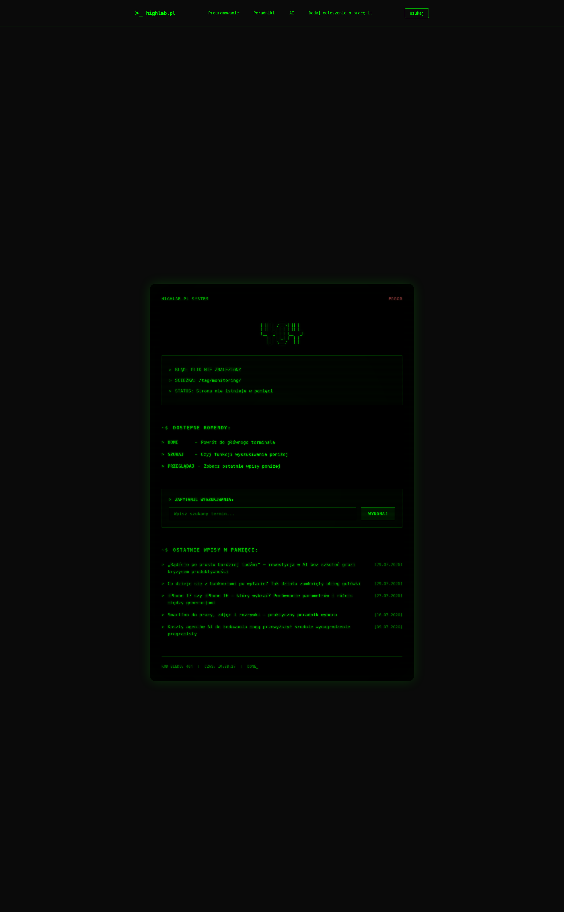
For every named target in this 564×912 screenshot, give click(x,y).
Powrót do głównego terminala (238, 442)
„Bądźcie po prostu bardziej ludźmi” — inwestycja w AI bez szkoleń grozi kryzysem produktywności (261, 568)
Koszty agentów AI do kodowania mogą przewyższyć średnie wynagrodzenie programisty (259, 630)
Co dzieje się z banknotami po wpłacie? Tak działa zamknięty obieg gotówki (264, 583)
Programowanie (223, 13)
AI (291, 13)
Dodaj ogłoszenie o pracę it (340, 13)
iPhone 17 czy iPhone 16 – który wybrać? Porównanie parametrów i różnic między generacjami (260, 599)
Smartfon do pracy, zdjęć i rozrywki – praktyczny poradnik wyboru (252, 614)
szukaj (417, 13)
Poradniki (264, 13)
